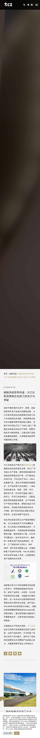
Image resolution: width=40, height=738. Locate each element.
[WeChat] (19, 653)
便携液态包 (28, 465)
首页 (5, 374)
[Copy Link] (5, 653)
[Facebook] (10, 653)
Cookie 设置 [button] (8, 733)
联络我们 (2, 699)
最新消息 (13, 374)
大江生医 (31, 626)
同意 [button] (16, 733)
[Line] (15, 653)
